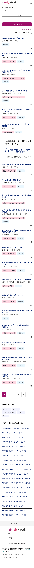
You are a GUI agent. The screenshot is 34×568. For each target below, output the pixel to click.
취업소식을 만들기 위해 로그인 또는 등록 (20, 151)
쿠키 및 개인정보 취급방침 (12, 158)
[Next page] (29, 394)
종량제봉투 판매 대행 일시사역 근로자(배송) (16, 280)
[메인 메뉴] (31, 3)
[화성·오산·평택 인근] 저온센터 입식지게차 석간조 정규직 (17, 110)
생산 (6, 416)
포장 (21, 413)
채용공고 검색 (17, 24)
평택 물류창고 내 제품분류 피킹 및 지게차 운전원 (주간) (17, 375)
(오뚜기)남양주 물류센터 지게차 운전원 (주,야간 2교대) (17, 263)
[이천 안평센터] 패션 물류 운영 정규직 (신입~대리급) (17, 211)
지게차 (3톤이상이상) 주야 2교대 (12, 295)
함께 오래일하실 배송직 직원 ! (12, 247)
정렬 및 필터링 (25, 29)
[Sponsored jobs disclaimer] (31, 33)
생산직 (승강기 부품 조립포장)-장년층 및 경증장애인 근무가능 (16, 71)
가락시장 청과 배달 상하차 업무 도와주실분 (16, 164)
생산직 (7, 409)
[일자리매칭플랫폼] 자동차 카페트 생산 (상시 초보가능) (17, 311)
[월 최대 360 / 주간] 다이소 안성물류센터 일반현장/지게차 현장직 (16, 231)
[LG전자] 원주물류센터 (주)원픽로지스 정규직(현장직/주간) (17, 358)
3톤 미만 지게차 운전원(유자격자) (13, 38)
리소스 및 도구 (16, 524)
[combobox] (17, 10)
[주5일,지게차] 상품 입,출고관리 (12, 180)
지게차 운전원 (9, 413)
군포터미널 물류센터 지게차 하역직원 (14, 91)
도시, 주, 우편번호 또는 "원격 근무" (13, 15)
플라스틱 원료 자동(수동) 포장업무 (13, 342)
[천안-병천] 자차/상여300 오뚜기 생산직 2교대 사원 (16, 196)
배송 (16, 409)
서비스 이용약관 (27, 156)
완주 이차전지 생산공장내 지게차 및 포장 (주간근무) (17, 125)
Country (10, 534)
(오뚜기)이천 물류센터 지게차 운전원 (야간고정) (17, 54)
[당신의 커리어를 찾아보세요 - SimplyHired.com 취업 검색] (9, 2)
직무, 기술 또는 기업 (8, 7)
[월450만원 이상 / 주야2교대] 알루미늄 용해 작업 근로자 (16, 326)
